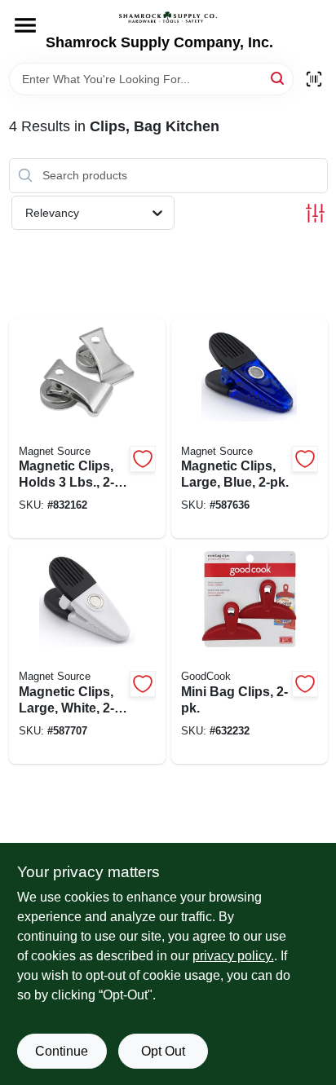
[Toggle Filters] (315, 213)
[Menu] (25, 25)
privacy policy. (233, 956)
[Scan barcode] (314, 79)
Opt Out (163, 1051)
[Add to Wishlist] (143, 459)
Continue (61, 1051)
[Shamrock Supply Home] (168, 17)
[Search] (278, 77)
